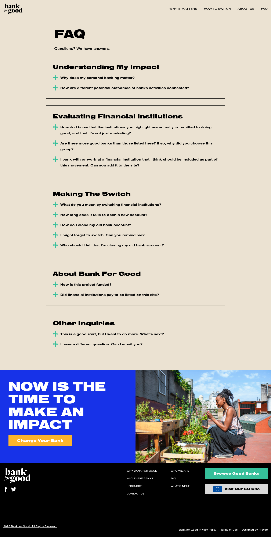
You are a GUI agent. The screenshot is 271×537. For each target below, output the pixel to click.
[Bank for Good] (13, 8)
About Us (246, 9)
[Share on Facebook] (5, 489)
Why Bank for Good (142, 470)
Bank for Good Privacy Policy (197, 530)
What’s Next (180, 486)
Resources (135, 486)
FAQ (264, 9)
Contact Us (135, 493)
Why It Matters (183, 9)
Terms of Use (229, 530)
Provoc (263, 530)
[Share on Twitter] (13, 489)
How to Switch (217, 9)
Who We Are (180, 470)
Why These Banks (140, 478)
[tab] (135, 78)
